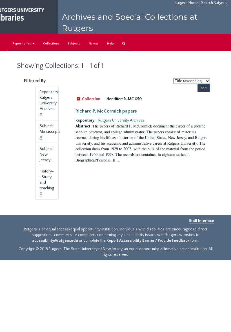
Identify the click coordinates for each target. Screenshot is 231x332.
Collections (51, 43)
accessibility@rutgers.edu (55, 240)
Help (110, 43)
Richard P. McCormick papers (106, 111)
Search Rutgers (214, 3)
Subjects (74, 43)
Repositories (22, 43)
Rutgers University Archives (121, 120)
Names (94, 43)
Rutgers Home (187, 3)
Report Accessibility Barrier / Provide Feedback (147, 240)
